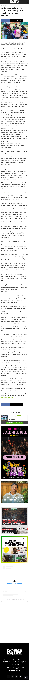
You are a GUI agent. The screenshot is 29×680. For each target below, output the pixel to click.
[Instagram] (12, 676)
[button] (2, 2)
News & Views (4, 5)
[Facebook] (8, 676)
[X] (16, 676)
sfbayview (17, 599)
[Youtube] (20, 676)
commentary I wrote (8, 192)
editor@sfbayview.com (14, 670)
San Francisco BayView (8, 599)
